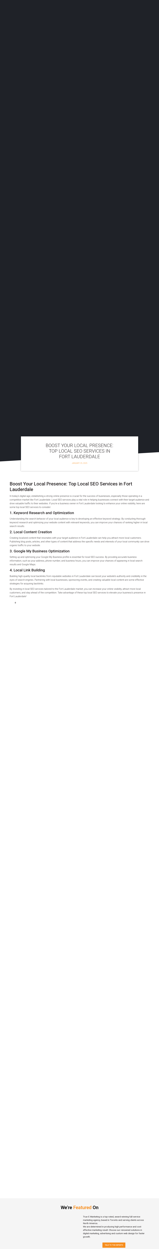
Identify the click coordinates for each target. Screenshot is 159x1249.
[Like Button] (11, 603)
